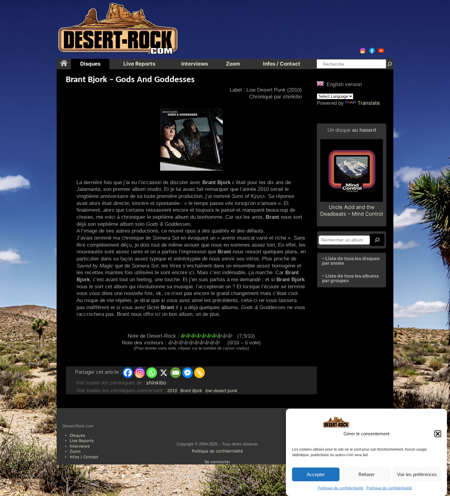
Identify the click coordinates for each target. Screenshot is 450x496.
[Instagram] (139, 372)
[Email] (175, 372)
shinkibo (156, 383)
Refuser (366, 474)
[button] (438, 434)
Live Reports (82, 440)
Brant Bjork (191, 390)
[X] (163, 372)
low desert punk (221, 390)
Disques (77, 435)
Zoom (75, 451)
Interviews (80, 446)
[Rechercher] (389, 63)
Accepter (316, 474)
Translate (369, 103)
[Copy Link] (199, 372)
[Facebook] (127, 372)
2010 (172, 390)
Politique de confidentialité (340, 488)
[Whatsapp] (151, 372)
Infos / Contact (84, 456)
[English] (320, 83)
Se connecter (217, 461)
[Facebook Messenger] (187, 372)
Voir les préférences (417, 474)
